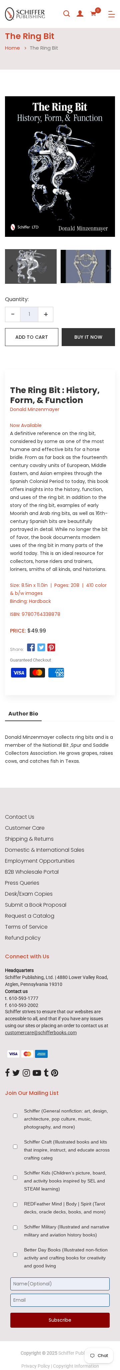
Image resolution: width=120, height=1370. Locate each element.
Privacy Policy (35, 1366)
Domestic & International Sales (44, 850)
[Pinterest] (54, 1073)
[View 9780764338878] (31, 266)
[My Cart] (93, 13)
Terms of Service (26, 927)
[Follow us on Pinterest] (51, 648)
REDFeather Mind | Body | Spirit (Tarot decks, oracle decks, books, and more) (65, 1207)
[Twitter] (16, 1073)
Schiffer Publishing (77, 1353)
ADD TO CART (31, 337)
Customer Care (25, 828)
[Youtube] (37, 1073)
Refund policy (23, 938)
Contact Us (19, 817)
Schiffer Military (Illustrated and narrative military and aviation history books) (66, 1230)
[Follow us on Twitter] (41, 648)
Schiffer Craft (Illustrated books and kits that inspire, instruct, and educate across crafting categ (67, 1149)
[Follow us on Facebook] (31, 648)
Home (12, 47)
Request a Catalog (29, 916)
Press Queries (22, 883)
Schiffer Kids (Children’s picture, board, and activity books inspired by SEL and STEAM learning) (65, 1180)
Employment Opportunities (40, 861)
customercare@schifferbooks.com (41, 1032)
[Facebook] (7, 1073)
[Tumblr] (46, 1073)
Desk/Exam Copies (29, 894)
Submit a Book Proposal (35, 905)
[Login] (80, 13)
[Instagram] (26, 1073)
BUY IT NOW (88, 337)
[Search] (66, 13)
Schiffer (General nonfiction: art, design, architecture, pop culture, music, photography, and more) (66, 1119)
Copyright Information (76, 1366)
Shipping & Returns (29, 839)
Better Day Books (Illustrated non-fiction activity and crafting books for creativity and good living (66, 1257)
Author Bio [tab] (23, 713)
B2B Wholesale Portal (32, 872)
